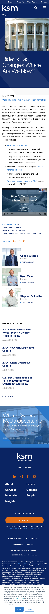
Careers (31, 490)
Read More (7, 396)
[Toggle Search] (36, 8)
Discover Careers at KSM (16, 438)
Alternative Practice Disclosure (22, 550)
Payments (20, 2)
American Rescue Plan (12, 227)
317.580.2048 (28, 262)
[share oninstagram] (21, 476)
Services (10, 490)
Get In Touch (24, 468)
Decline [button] (29, 609)
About (9, 484)
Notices (30, 544)
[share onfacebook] (27, 476)
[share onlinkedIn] (14, 476)
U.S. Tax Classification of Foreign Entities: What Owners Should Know (17, 380)
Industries (11, 495)
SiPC (24, 564)
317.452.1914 (27, 303)
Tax (18, 224)
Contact (44, 2)
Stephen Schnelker (37, 100)
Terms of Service (28, 528)
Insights (5, 15)
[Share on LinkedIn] (15, 241)
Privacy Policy (19, 598)
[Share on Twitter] (25, 241)
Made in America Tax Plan (13, 230)
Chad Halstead (9, 100)
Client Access (32, 2)
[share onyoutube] (34, 476)
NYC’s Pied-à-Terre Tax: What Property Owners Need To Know (16, 332)
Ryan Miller (22, 100)
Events (10, 2)
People (30, 495)
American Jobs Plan (32, 234)
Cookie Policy (17, 544)
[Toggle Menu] (44, 8)
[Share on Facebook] (20, 241)
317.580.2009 (28, 282)
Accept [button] (19, 609)
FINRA (19, 564)
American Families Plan (17, 145)
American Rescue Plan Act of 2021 (22, 181)
